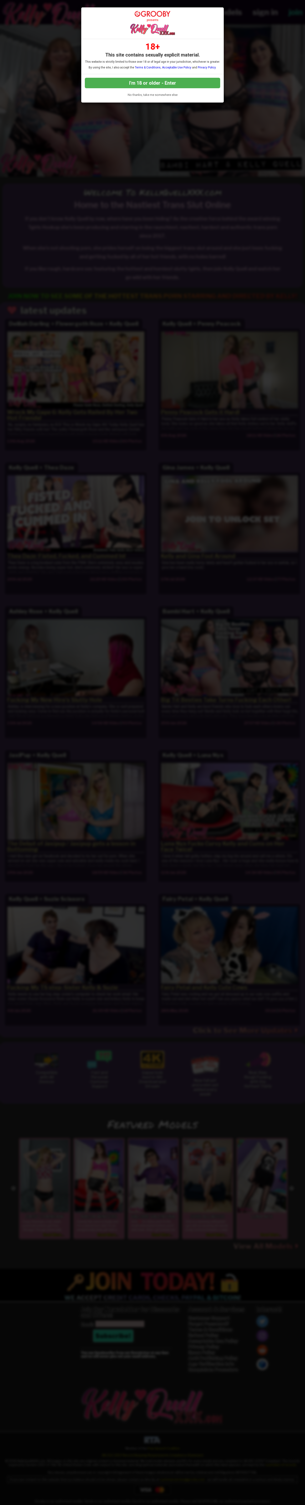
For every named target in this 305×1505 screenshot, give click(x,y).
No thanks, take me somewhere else (153, 95)
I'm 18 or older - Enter (152, 83)
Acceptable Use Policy (176, 67)
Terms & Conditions (148, 67)
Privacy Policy (207, 67)
